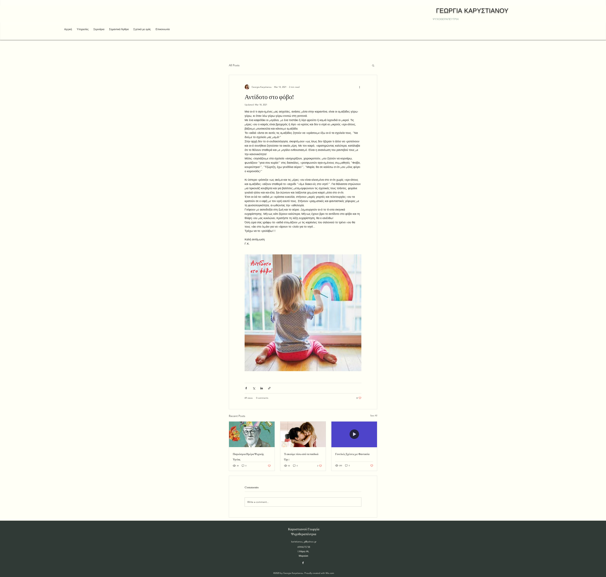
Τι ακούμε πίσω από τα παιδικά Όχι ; (301, 456)
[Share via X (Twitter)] (253, 388)
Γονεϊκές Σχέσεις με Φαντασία (352, 453)
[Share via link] (269, 388)
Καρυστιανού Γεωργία (303, 529)
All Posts (234, 65)
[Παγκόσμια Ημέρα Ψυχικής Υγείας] (252, 434)
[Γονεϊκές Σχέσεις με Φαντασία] (354, 434)
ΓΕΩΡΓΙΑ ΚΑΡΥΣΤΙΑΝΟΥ (472, 10)
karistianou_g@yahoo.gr (303, 541)
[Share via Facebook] (246, 388)
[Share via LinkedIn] (261, 388)
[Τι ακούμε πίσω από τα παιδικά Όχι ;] (303, 434)
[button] (373, 65)
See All (373, 415)
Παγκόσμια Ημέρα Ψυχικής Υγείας (248, 456)
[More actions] (359, 87)
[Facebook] (303, 562)
